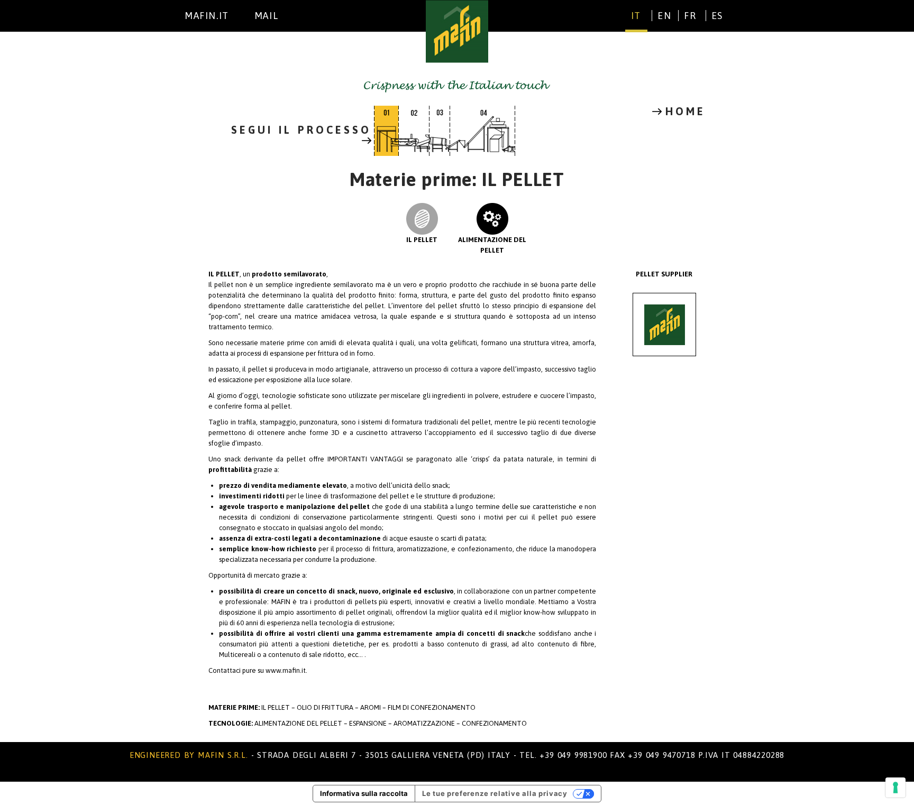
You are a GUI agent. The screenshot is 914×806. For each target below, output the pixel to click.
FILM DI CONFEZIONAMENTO (432, 707)
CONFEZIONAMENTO (494, 723)
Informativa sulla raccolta (364, 793)
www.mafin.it (286, 670)
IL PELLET (421, 240)
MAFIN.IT (207, 15)
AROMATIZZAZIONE (425, 723)
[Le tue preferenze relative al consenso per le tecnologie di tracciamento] (895, 787)
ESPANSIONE (368, 723)
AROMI (371, 707)
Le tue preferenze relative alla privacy (495, 793)
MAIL (266, 15)
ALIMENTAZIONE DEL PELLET (492, 245)
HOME (685, 111)
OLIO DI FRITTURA (325, 707)
